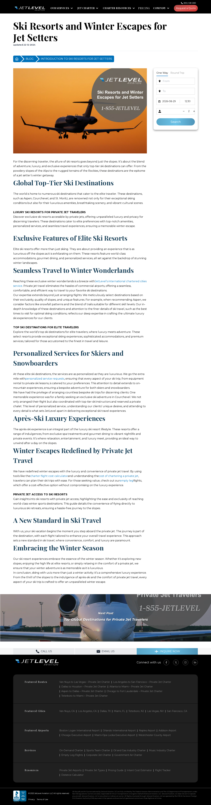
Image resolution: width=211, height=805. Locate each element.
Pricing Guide (115, 770)
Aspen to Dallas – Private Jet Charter (82, 691)
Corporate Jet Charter (98, 755)
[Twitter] (176, 662)
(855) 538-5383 (189, 3)
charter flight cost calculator (49, 476)
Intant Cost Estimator (139, 770)
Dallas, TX (105, 711)
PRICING (144, 8)
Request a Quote (186, 8)
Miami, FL (119, 711)
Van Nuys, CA (67, 711)
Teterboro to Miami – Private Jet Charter (84, 695)
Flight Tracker (163, 770)
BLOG (30, 58)
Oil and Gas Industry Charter (129, 750)
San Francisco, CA (177, 711)
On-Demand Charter (71, 750)
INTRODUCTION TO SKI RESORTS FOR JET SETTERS (76, 58)
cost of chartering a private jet (118, 476)
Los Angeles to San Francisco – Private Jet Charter (142, 682)
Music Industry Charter (162, 750)
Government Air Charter (128, 755)
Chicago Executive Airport (76, 735)
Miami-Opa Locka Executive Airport (114, 735)
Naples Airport (147, 730)
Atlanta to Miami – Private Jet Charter (131, 686)
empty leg (126, 480)
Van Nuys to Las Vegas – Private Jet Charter (84, 682)
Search (176, 122)
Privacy (31, 799)
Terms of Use (42, 799)
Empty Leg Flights (72, 755)
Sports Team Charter (98, 750)
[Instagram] (185, 662)
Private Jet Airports (70, 770)
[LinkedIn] (195, 662)
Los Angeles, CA (87, 711)
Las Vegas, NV (155, 711)
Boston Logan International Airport (79, 730)
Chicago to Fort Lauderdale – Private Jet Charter (134, 691)
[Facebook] (166, 662)
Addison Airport (167, 730)
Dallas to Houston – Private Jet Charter (83, 686)
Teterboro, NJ (136, 711)
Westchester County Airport (154, 735)
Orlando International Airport (119, 730)
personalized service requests (44, 378)
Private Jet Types (95, 770)
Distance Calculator (72, 774)
